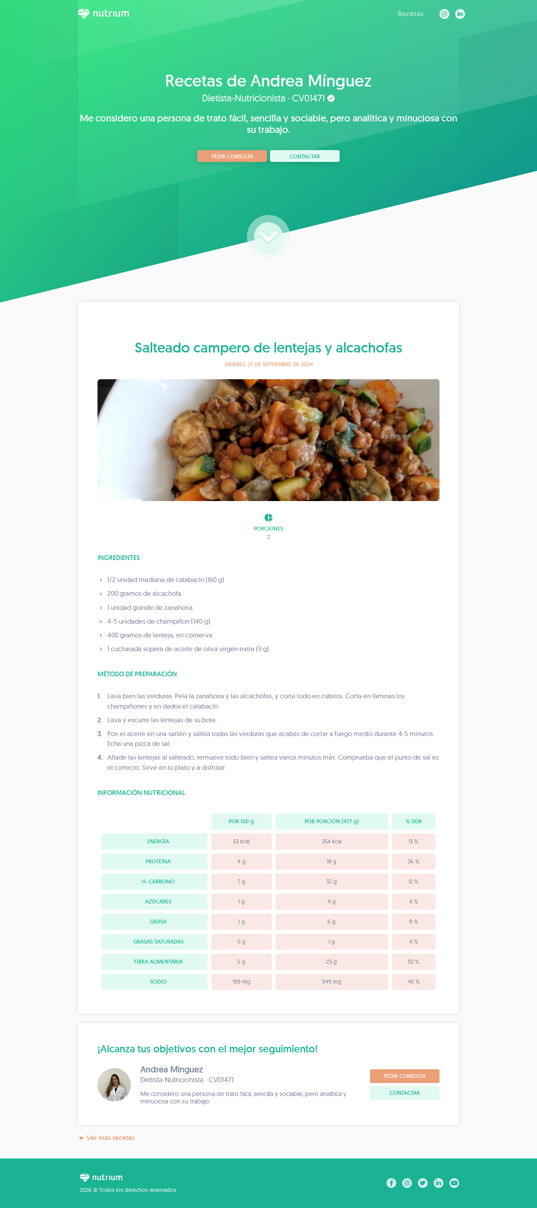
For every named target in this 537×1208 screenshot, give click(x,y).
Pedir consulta (232, 156)
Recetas (411, 13)
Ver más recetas (110, 1137)
